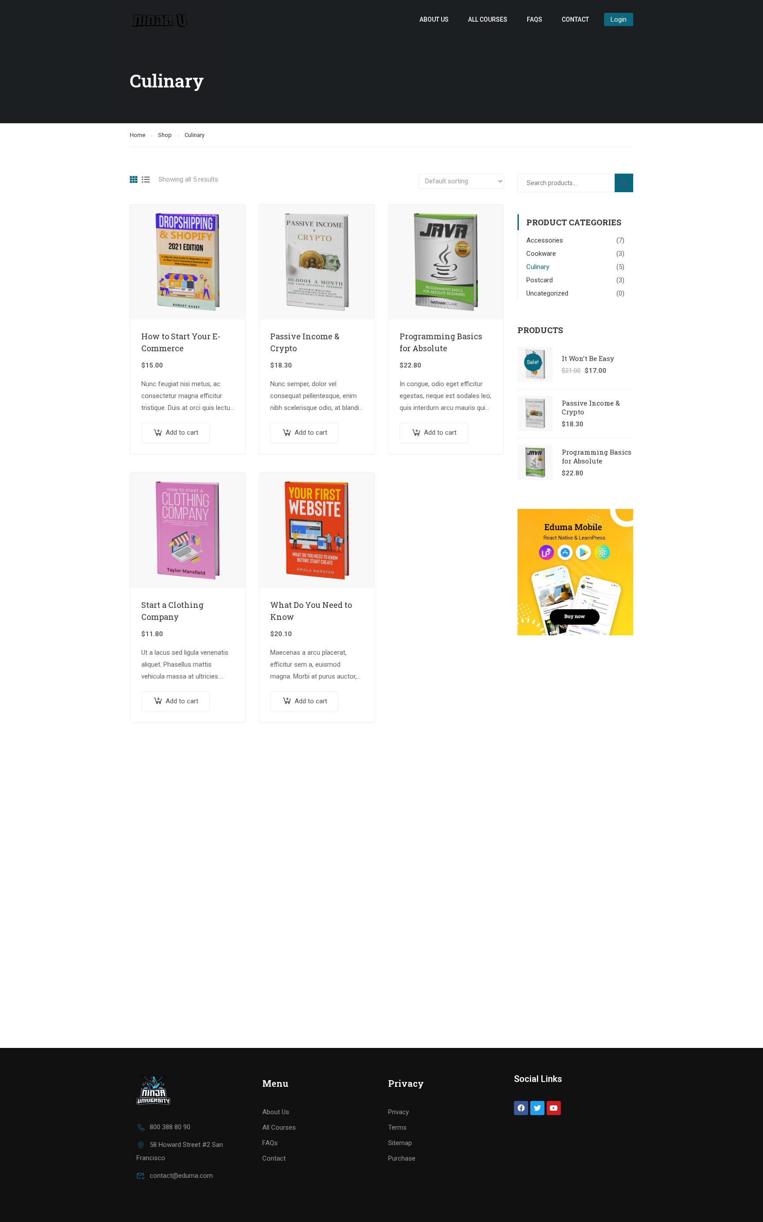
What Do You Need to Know (311, 611)
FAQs (534, 19)
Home (137, 135)
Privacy (398, 1112)
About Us (434, 19)
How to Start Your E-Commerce (180, 342)
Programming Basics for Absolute (441, 342)
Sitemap (400, 1143)
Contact (575, 19)
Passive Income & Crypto (305, 342)
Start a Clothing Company (172, 611)
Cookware (541, 254)
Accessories (544, 240)
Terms (397, 1127)
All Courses (487, 19)
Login (619, 19)
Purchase (401, 1158)
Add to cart (182, 432)
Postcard (539, 280)
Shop (165, 135)
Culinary (537, 267)
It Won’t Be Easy (588, 358)
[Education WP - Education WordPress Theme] (161, 19)
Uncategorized (547, 293)
